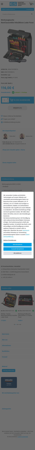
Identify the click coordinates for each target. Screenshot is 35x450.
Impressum (25, 230)
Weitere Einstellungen (9, 240)
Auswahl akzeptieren (17, 249)
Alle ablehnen (17, 253)
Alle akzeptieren (17, 244)
